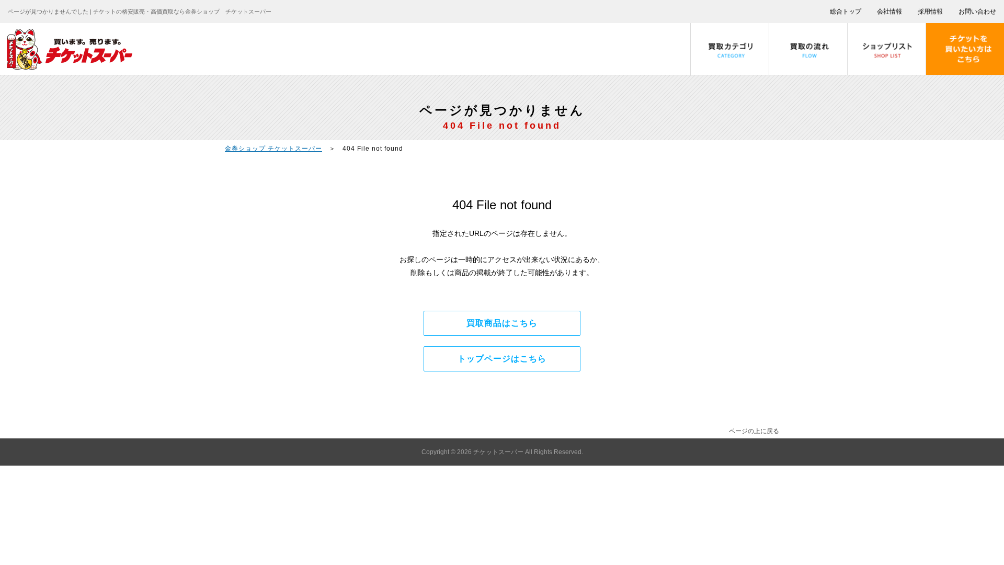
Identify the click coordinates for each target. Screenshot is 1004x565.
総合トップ (845, 11)
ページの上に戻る (754, 431)
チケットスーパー (499, 452)
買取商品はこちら (502, 323)
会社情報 (889, 11)
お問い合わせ (977, 11)
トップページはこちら (502, 358)
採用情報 (930, 11)
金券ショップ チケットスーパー (273, 148)
